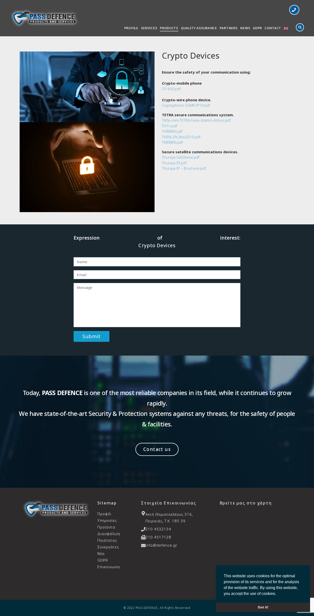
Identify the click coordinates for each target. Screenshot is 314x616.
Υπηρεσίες (107, 520)
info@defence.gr (161, 545)
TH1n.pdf (169, 125)
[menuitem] (286, 28)
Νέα (101, 553)
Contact (273, 28)
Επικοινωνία (108, 566)
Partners (229, 28)
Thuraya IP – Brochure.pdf (184, 168)
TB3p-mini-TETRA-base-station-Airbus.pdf (196, 120)
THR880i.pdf (172, 131)
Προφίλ (104, 513)
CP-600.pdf (171, 88)
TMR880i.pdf (172, 142)
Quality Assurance (199, 28)
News (245, 28)
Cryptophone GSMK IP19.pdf (186, 105)
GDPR (257, 28)
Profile (131, 28)
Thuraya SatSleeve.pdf (180, 157)
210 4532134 (158, 528)
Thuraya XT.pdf (174, 162)
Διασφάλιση (108, 537)
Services (149, 28)
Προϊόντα (106, 527)
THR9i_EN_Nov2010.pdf (181, 136)
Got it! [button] (263, 607)
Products (169, 28)
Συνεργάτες (108, 546)
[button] (294, 10)
